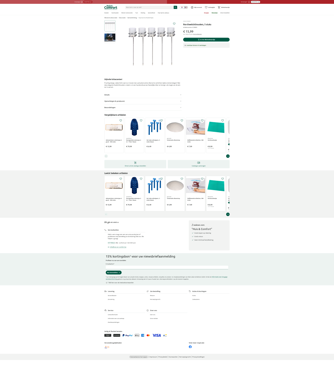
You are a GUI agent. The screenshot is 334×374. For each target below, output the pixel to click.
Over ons (152, 314)
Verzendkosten (112, 295)
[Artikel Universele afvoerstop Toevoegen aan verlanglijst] (182, 120)
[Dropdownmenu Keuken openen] (109, 13)
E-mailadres (110, 264)
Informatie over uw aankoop (116, 318)
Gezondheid (151, 13)
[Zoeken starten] (175, 7)
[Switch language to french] (184, 7)
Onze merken (154, 318)
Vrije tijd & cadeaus (163, 13)
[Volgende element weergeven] (228, 156)
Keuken (106, 13)
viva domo (187, 21)
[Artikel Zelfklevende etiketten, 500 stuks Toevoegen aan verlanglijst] (202, 120)
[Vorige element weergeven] (106, 156)
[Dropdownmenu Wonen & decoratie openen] (133, 13)
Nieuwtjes (215, 13)
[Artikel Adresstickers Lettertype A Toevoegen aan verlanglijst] (121, 120)
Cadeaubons (196, 299)
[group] (152, 46)
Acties (194, 295)
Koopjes (206, 13)
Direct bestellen (225, 13)
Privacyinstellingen (198, 357)
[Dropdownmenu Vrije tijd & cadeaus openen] (169, 13)
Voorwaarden (173, 357)
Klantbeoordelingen (113, 322)
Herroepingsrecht (155, 299)
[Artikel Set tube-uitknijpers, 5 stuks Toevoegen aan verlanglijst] (161, 120)
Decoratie (122, 18)
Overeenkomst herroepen (138, 357)
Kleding (143, 13)
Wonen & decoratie (127, 13)
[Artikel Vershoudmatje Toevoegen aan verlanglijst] (222, 120)
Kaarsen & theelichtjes (146, 18)
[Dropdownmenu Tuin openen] (138, 13)
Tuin (136, 13)
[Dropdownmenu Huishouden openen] (119, 13)
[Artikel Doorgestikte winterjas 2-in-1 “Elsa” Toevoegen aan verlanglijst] (141, 120)
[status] (149, 7)
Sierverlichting (132, 18)
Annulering (111, 299)
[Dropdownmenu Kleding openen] (146, 13)
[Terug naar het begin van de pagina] (332, 361)
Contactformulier (113, 314)
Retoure (152, 295)
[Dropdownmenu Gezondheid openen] (155, 13)
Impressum (153, 357)
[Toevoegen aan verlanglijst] (174, 24)
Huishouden (115, 13)
